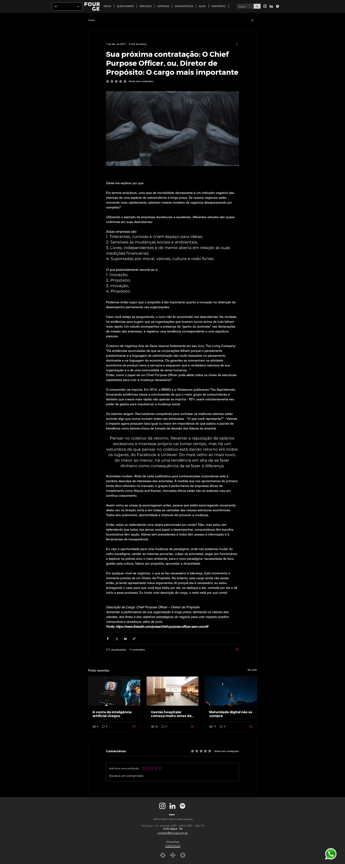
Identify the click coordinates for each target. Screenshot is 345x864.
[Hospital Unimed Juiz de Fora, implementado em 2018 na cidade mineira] (173, 691)
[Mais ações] (237, 44)
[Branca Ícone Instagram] (265, 6)
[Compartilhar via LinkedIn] (125, 638)
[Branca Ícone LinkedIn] (271, 6)
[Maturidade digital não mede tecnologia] (231, 691)
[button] (163, 6)
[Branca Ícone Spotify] (277, 6)
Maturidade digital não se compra (230, 714)
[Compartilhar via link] (134, 638)
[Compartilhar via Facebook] (107, 638)
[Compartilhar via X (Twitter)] (116, 638)
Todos (91, 20)
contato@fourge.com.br (173, 833)
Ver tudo (252, 669)
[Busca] (257, 6)
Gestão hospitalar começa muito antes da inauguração (171, 714)
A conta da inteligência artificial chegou (112, 714)
